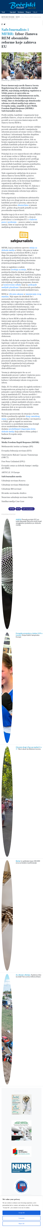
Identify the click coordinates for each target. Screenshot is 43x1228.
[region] (21, 1212)
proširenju (12, 222)
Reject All (21, 1223)
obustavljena (23, 205)
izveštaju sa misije (18, 269)
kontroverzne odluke (12, 285)
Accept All (21, 1212)
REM (18, 509)
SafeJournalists (28, 509)
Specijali (13, 12)
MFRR (11, 509)
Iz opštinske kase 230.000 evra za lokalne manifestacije (28, 862)
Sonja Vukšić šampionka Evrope (29, 635)
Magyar (28, 12)
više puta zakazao (16, 294)
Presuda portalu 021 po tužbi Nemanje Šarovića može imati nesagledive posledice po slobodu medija (29, 522)
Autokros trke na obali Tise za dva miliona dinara (28, 976)
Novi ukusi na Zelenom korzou (29, 748)
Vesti (3, 12)
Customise (21, 1218)
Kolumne (21, 12)
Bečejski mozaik (8, 17)
